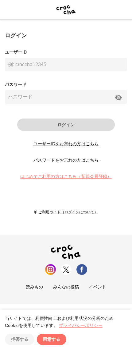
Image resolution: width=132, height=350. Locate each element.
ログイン (66, 124)
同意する (51, 339)
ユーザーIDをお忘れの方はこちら (66, 143)
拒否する (19, 339)
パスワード (16, 84)
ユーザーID (16, 52)
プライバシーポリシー (81, 325)
